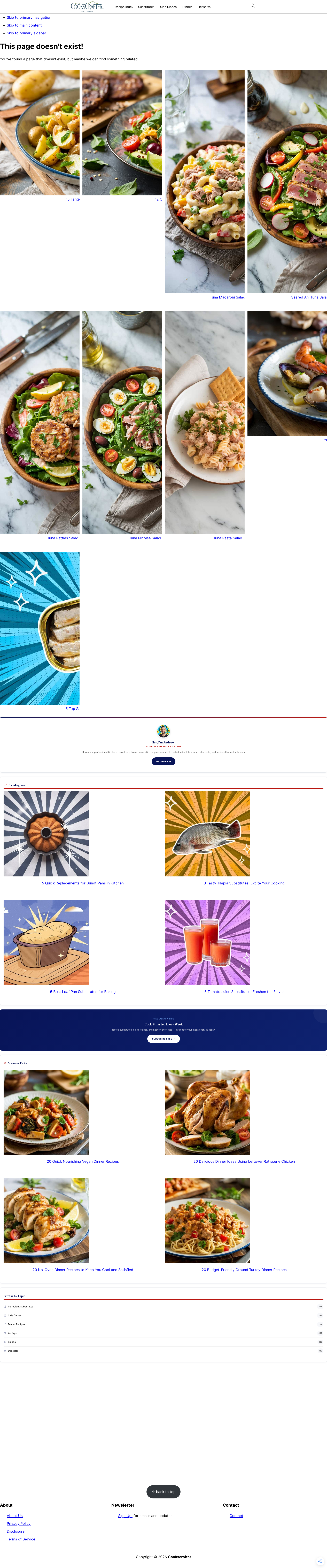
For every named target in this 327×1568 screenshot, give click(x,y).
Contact (236, 1516)
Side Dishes (168, 7)
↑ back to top (164, 1492)
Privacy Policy (19, 1523)
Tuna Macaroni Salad (227, 297)
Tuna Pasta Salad (227, 538)
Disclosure (16, 1531)
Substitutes (146, 7)
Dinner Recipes (16, 1324)
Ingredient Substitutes (20, 1306)
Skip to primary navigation (29, 17)
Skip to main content (24, 25)
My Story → (163, 761)
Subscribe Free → (163, 1039)
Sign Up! (125, 1516)
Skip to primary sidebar (26, 33)
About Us (15, 1516)
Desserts (204, 7)
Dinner (187, 7)
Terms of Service (21, 1539)
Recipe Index (124, 7)
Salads (12, 1341)
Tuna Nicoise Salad (145, 538)
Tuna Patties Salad (62, 538)
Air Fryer (13, 1333)
